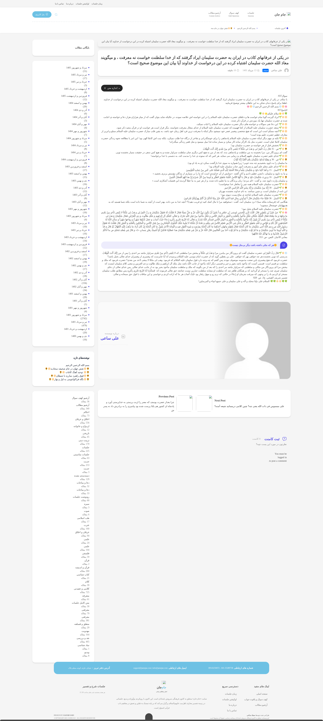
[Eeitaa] (58, 28)
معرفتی (265, 70)
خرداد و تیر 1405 (79, 82)
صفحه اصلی (261, 694)
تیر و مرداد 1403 (79, 223)
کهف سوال (234, 14)
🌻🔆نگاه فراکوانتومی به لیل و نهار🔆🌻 (69, 379)
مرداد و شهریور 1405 (76, 67)
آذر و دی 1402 (80, 272)
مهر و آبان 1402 (79, 286)
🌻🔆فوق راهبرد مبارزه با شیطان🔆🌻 (69, 376)
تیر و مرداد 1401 (79, 322)
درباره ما (69, 4)
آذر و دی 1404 (80, 110)
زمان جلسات (97, 4)
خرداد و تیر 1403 (79, 230)
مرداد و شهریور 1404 (76, 138)
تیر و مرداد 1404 (79, 145)
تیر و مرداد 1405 (79, 74)
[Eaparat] (69, 28)
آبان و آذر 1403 (80, 195)
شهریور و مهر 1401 (77, 308)
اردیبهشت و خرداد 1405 (75, 89)
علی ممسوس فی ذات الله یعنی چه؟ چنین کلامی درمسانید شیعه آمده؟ (249, 406)
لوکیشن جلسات (82, 4)
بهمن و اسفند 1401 (77, 293)
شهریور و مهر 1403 (77, 209)
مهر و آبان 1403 (79, 202)
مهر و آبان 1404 (79, 124)
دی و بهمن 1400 (79, 336)
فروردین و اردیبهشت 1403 (74, 244)
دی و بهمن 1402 (79, 265)
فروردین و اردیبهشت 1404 (74, 159)
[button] (41, 14)
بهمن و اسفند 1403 (77, 173)
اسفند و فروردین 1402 (76, 251)
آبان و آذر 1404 (80, 117)
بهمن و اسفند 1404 (77, 103)
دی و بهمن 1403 (79, 180)
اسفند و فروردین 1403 (76, 166)
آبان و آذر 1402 (80, 279)
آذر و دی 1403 (80, 188)
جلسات (250, 14)
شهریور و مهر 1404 (77, 131)
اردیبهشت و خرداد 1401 (75, 329)
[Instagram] (35, 28)
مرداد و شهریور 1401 (76, 315)
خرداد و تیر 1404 (79, 152)
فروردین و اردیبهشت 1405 (74, 96)
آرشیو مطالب (214, 14)
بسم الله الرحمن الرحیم (252, 28)
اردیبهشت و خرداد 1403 (75, 237)
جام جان (280, 14)
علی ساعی (276, 70)
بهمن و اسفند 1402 (77, 258)
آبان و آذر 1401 (80, 301)
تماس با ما (59, 4)
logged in (282, 457)
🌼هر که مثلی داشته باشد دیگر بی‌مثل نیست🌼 (253, 245)
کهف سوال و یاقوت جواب (255, 699)
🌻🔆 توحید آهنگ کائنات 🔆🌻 (74, 372)
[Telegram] (46, 28)
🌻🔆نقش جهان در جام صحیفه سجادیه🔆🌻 (220, 28)
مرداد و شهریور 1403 (76, 216)
